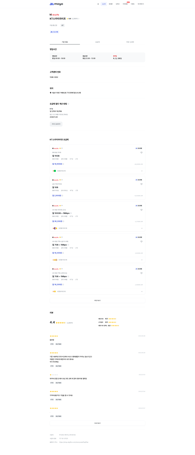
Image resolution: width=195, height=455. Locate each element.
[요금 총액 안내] (63, 164)
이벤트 (132, 4)
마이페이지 (141, 4)
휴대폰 (111, 4)
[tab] (65, 42)
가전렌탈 (126, 3)
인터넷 (117, 4)
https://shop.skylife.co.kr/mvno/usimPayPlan (73, 442)
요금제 (104, 4)
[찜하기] (141, 152)
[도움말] (68, 104)
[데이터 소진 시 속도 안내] (71, 213)
